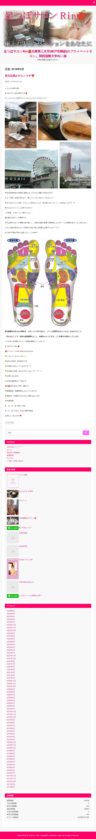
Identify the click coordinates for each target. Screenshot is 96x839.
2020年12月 (11, 681)
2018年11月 (11, 745)
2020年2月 (11, 706)
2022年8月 (11, 636)
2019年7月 (11, 725)
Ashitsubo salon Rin (57, 835)
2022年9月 (11, 633)
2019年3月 (11, 736)
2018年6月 (11, 759)
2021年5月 (11, 667)
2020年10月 (11, 686)
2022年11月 (11, 627)
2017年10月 (11, 781)
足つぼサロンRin (33, 835)
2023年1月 (11, 622)
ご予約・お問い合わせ (15, 461)
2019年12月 (11, 711)
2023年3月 (11, 619)
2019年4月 (11, 734)
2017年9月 (11, 784)
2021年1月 (11, 678)
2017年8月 (11, 787)
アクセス (10, 458)
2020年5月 (11, 700)
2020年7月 (11, 695)
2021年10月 (11, 658)
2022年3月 (11, 647)
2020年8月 (11, 692)
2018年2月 (11, 770)
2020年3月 (11, 703)
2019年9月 (11, 720)
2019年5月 (11, 731)
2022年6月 (11, 639)
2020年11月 (11, 683)
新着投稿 (10, 455)
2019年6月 (11, 728)
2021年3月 (11, 672)
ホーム (9, 450)
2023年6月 (11, 616)
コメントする (9, 422)
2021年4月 (11, 669)
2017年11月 (11, 778)
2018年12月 (11, 742)
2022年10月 (11, 630)
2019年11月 (11, 714)
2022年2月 (11, 650)
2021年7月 (11, 664)
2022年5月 (11, 641)
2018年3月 (11, 767)
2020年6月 (11, 697)
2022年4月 (11, 644)
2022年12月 (11, 625)
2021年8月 (11, 661)
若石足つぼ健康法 (13, 452)
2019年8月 (11, 723)
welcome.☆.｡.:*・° (14, 447)
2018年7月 (11, 756)
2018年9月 (11, 750)
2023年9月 (11, 613)
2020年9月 (11, 689)
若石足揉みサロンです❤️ (19, 75)
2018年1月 (11, 773)
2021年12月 (11, 655)
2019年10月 (11, 717)
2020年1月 (11, 709)
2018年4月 (11, 764)
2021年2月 (11, 675)
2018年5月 (11, 762)
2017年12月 (11, 776)
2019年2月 (11, 739)
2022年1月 (11, 653)
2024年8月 (11, 611)
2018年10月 (11, 748)
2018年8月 (11, 753)
